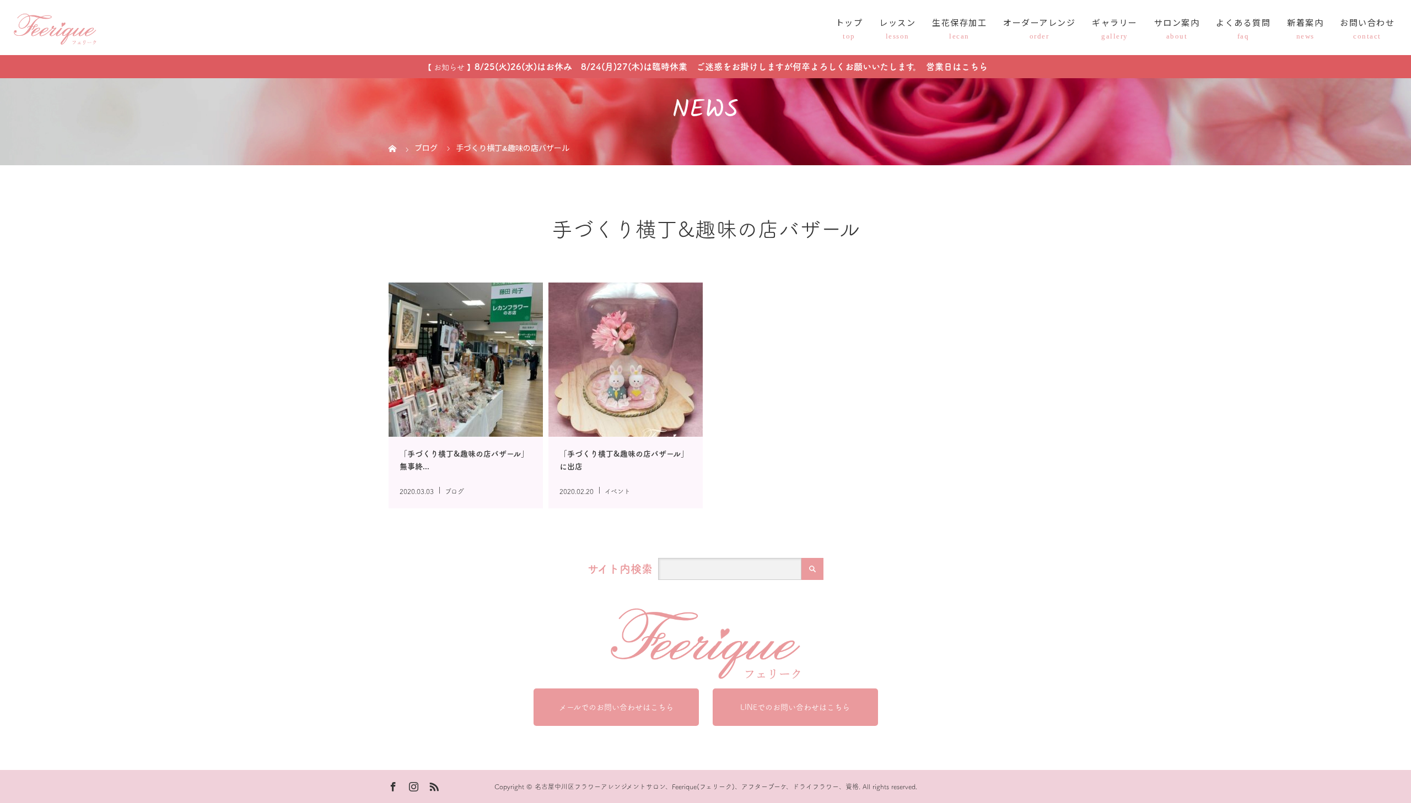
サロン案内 (1177, 23)
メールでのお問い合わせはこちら (616, 707)
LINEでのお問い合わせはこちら (795, 707)
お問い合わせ (1367, 23)
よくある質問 (1243, 23)
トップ (849, 23)
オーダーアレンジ (1039, 23)
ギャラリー (1115, 23)
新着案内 (1305, 23)
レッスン (897, 23)
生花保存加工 (959, 23)
